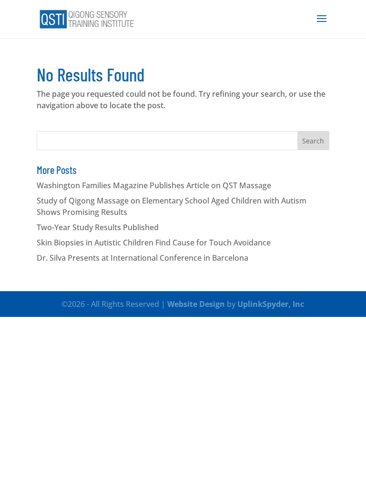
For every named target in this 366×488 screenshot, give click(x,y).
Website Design (196, 304)
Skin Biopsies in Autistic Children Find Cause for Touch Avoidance (154, 242)
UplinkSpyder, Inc (270, 304)
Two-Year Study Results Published (98, 227)
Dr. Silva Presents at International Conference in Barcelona (142, 258)
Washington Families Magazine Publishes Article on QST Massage (154, 185)
